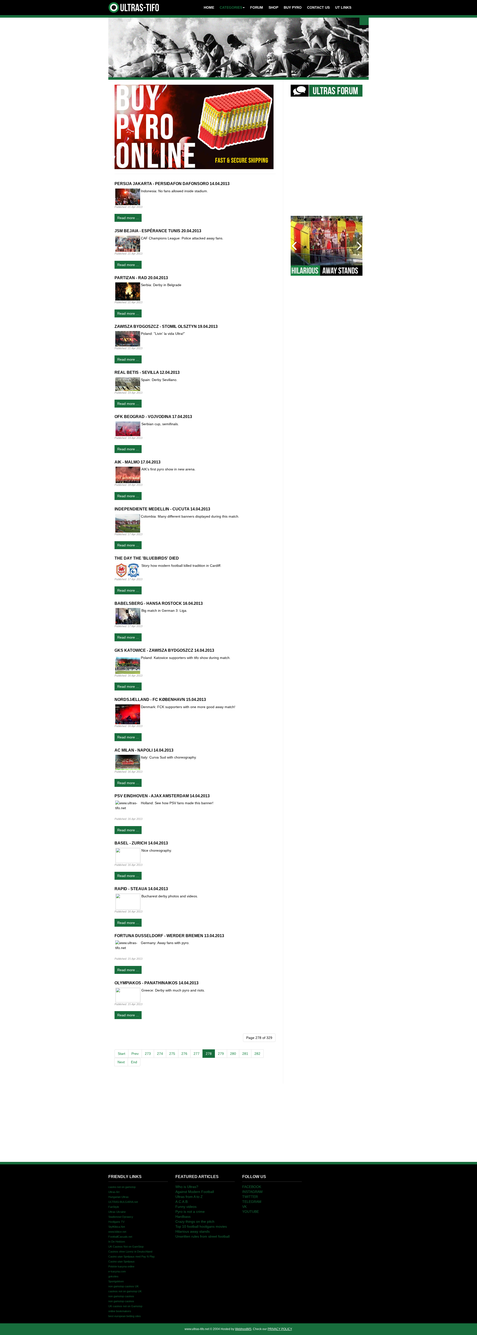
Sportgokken (116, 1281)
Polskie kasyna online (121, 1266)
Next (121, 1062)
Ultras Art (113, 1191)
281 (245, 1054)
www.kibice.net (117, 1231)
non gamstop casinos (121, 1296)
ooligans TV (116, 1221)
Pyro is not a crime (190, 1212)
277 (196, 1054)
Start (121, 1054)
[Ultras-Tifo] (134, 6)
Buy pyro (293, 7)
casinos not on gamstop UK (125, 1291)
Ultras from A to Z (189, 1197)
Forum (256, 7)
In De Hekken (116, 1241)
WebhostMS (243, 1329)
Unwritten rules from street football (202, 1236)
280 (233, 1054)
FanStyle (113, 1206)
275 (172, 1054)
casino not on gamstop (122, 1186)
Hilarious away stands (192, 1231)
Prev (135, 1054)
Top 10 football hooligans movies (201, 1226)
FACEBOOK (251, 1187)
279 (221, 1054)
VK (244, 1207)
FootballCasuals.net (120, 1236)
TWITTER (250, 1197)
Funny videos (186, 1207)
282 (257, 1054)
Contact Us (318, 7)
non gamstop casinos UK (123, 1286)
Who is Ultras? (186, 1187)
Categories (231, 7)
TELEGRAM (251, 1202)
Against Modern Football (194, 1192)
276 (184, 1054)
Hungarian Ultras (118, 1196)
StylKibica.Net (116, 1226)
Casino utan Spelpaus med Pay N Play (131, 1256)
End (134, 1062)
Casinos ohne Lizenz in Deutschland (130, 1251)
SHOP (273, 7)
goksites (113, 1276)
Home (209, 7)
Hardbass (183, 1217)
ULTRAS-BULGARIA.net (123, 1201)
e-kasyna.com (117, 1271)
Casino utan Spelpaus (121, 1261)
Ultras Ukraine (117, 1211)
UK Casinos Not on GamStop (126, 1246)
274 (160, 1054)
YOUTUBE (250, 1212)
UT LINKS (343, 7)
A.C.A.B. (182, 1202)
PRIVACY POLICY (280, 1329)
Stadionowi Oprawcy (120, 1216)
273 (148, 1054)
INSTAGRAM (252, 1192)
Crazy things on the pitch (194, 1221)
